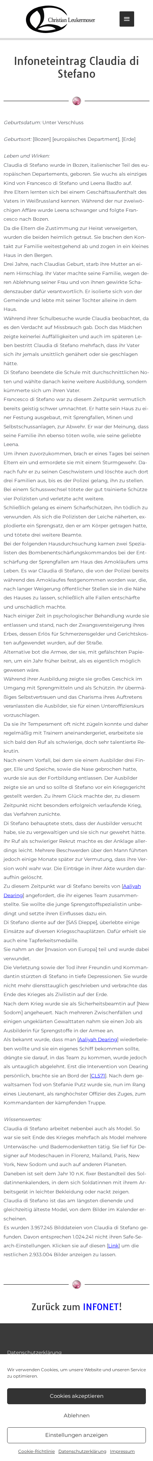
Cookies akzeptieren (77, 1396)
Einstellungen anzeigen (76, 1435)
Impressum (122, 1451)
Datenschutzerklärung (82, 1451)
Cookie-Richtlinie (36, 1451)
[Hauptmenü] (127, 19)
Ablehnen (77, 1415)
